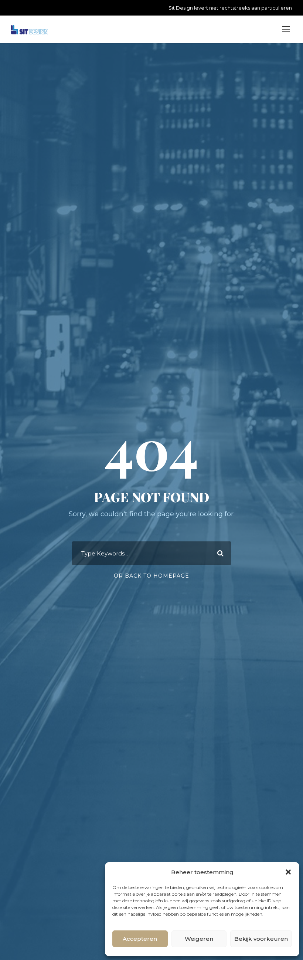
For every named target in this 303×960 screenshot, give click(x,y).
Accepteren (140, 938)
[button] (288, 872)
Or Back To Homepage (151, 575)
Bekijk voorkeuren (261, 938)
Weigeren (199, 938)
